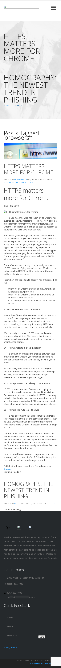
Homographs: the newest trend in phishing (28, 490)
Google (7, 182)
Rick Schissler (20, 179)
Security (16, 182)
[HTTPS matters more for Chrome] (30, 150)
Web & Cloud (27, 182)
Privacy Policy (10, 647)
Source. (7, 469)
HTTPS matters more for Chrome (28, 169)
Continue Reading (12, 471)
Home (6, 105)
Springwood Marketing (43, 663)
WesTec (17, 503)
